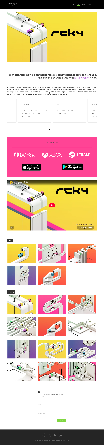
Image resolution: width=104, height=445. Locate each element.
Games (78, 4)
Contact (84, 4)
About (89, 4)
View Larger (21, 251)
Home (73, 4)
